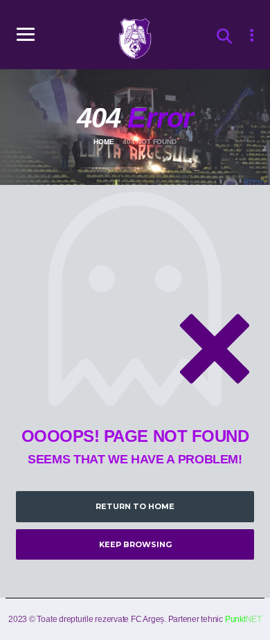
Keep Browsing (135, 544)
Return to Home (135, 506)
